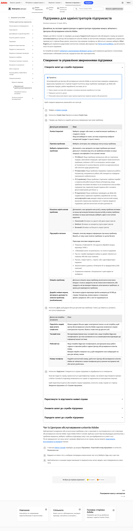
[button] (122, 2)
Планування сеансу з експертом (20, 92)
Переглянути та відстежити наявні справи (66, 399)
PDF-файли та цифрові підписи (35, 3)
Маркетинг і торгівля (54, 3)
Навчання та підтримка (73, 3)
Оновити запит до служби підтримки (63, 408)
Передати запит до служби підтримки (64, 417)
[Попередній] (63, 495)
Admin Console (61, 110)
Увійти (128, 3)
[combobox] (88, 9)
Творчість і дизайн (15, 3)
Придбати (88, 3)
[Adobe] (4, 2)
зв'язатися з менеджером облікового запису (76, 51)
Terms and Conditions (105, 44)
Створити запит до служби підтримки (63, 67)
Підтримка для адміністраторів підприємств (23, 87)
